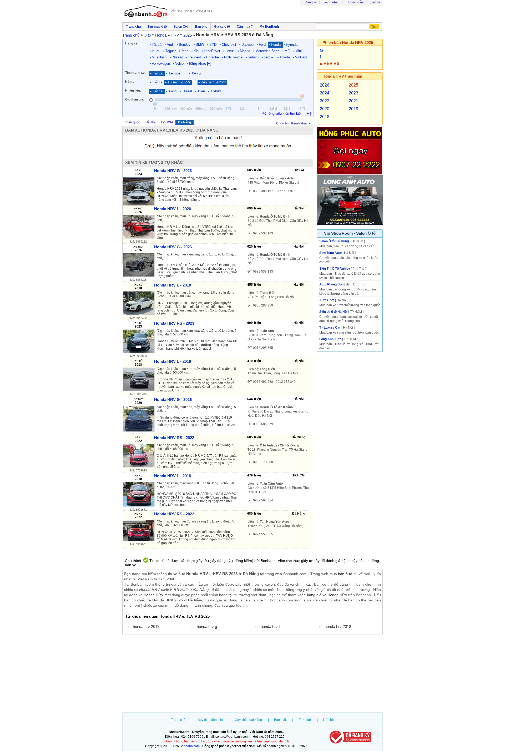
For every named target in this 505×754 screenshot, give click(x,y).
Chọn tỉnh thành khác (292, 123)
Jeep (184, 51)
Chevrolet (229, 45)
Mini (298, 51)
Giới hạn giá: (134, 99)
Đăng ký (311, 2)
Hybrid (216, 91)
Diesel (187, 91)
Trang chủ (178, 720)
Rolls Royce (233, 57)
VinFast (301, 57)
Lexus (230, 51)
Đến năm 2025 (212, 82)
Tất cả (156, 45)
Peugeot (194, 57)
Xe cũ (196, 73)
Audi (170, 45)
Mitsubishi (159, 57)
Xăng (172, 91)
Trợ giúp (305, 720)
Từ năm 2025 (178, 82)
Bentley (184, 45)
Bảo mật (280, 720)
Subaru (253, 57)
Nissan (178, 57)
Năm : (129, 81)
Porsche (212, 57)
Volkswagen (161, 64)
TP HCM (167, 122)
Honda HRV (153, 595)
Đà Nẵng (184, 122)
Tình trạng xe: (135, 72)
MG (287, 51)
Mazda (245, 51)
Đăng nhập (332, 2)
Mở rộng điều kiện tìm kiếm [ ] (286, 113)
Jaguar (170, 51)
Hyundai (292, 45)
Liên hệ (375, 2)
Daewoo (247, 45)
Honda (276, 45)
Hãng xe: (132, 43)
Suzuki (269, 57)
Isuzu (156, 51)
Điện (201, 91)
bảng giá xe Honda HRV (327, 595)
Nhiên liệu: (133, 90)
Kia (196, 51)
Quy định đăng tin (210, 720)
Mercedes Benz (267, 51)
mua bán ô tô (341, 574)
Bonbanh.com (190, 746)
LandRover (212, 51)
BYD (212, 45)
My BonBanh (269, 26)
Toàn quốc (132, 122)
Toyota (285, 57)
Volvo (179, 64)
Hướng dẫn (354, 2)
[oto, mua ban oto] (169, 11)
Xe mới (174, 73)
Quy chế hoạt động (248, 720)
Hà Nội (150, 122)
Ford (262, 45)
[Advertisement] (252, 674)
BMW (200, 45)
